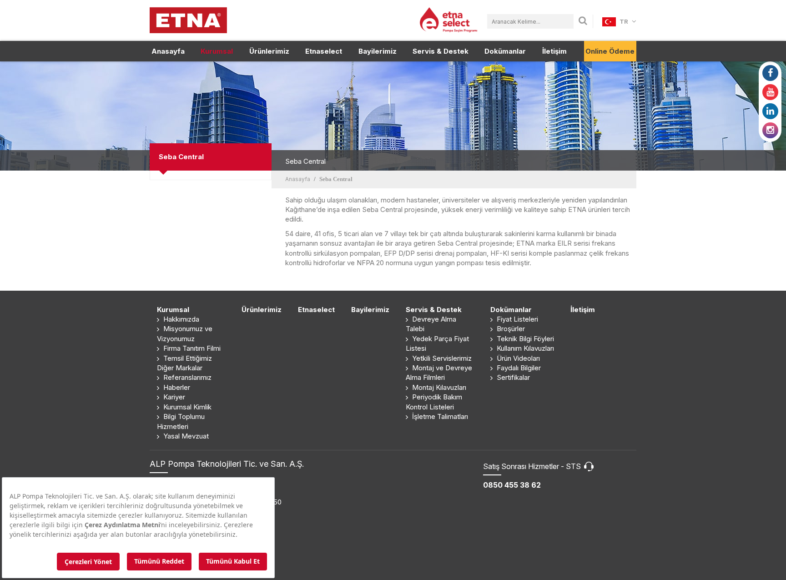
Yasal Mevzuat (185, 436)
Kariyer (173, 397)
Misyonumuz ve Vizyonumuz (184, 333)
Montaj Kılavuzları (438, 387)
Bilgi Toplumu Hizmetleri (181, 421)
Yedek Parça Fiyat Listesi (437, 343)
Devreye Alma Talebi (431, 324)
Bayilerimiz (377, 51)
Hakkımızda (180, 319)
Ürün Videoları (517, 358)
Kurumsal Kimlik (186, 407)
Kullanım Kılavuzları (524, 348)
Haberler (175, 387)
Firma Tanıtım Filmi (191, 348)
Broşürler (510, 328)
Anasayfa (168, 51)
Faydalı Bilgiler (518, 367)
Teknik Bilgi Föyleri (524, 338)
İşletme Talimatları (439, 416)
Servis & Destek (441, 51)
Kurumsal (217, 51)
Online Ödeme (610, 51)
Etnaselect (323, 51)
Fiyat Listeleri (516, 319)
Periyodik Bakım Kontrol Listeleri (434, 402)
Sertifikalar (512, 377)
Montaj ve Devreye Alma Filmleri (439, 372)
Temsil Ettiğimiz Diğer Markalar (184, 363)
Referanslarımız (186, 377)
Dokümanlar (505, 51)
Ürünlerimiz (269, 51)
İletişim (554, 51)
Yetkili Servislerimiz (441, 358)
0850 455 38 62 (512, 484)
